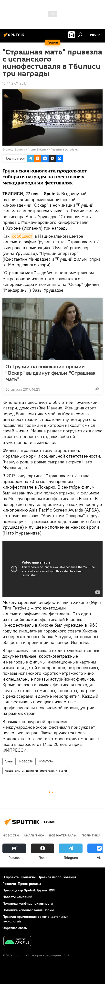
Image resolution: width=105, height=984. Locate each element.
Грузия (9, 761)
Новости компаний (17, 897)
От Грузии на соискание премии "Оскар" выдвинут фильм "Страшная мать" (50, 372)
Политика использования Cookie (28, 910)
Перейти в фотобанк (64, 149)
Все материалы (63, 835)
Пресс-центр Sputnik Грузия (24, 890)
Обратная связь (14, 928)
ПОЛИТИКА (91, 835)
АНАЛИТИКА (34, 835)
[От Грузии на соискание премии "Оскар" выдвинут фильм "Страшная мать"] (52, 329)
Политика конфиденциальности (27, 903)
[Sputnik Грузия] (14, 36)
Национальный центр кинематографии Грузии (36, 770)
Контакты (28, 877)
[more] (97, 389)
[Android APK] (17, 941)
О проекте (10, 877)
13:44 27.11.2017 (14, 83)
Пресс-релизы (29, 883)
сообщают (22, 236)
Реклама (9, 883)
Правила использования (57, 877)
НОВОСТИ (26, 761)
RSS (52, 890)
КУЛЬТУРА (46, 761)
